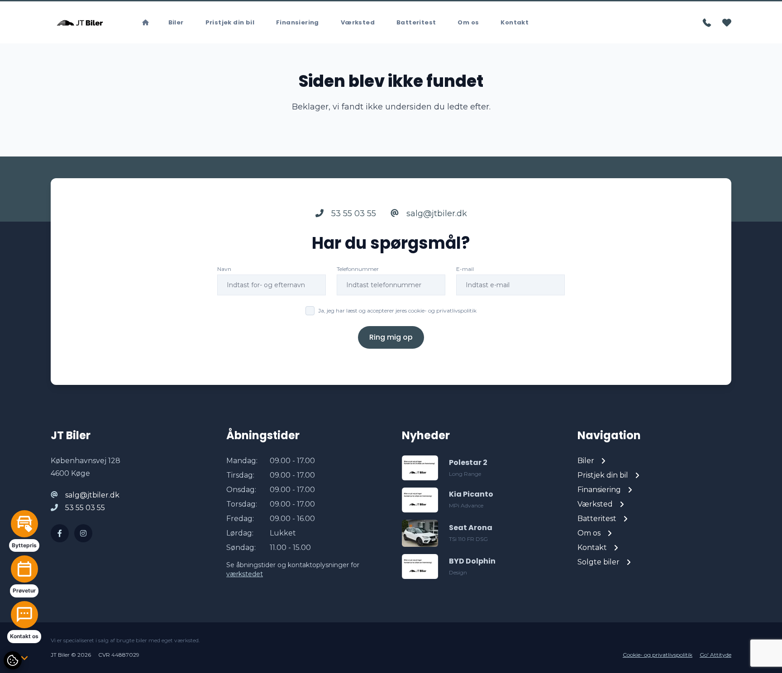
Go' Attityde (715, 654)
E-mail (465, 268)
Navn (224, 268)
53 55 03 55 (352, 213)
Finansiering (297, 22)
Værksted (358, 22)
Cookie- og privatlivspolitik (657, 654)
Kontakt (515, 22)
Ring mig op (391, 337)
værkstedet (244, 574)
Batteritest (416, 22)
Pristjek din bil (229, 22)
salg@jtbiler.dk (435, 213)
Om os (468, 22)
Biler (176, 22)
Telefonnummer (358, 268)
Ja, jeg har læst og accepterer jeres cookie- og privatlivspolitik (397, 310)
